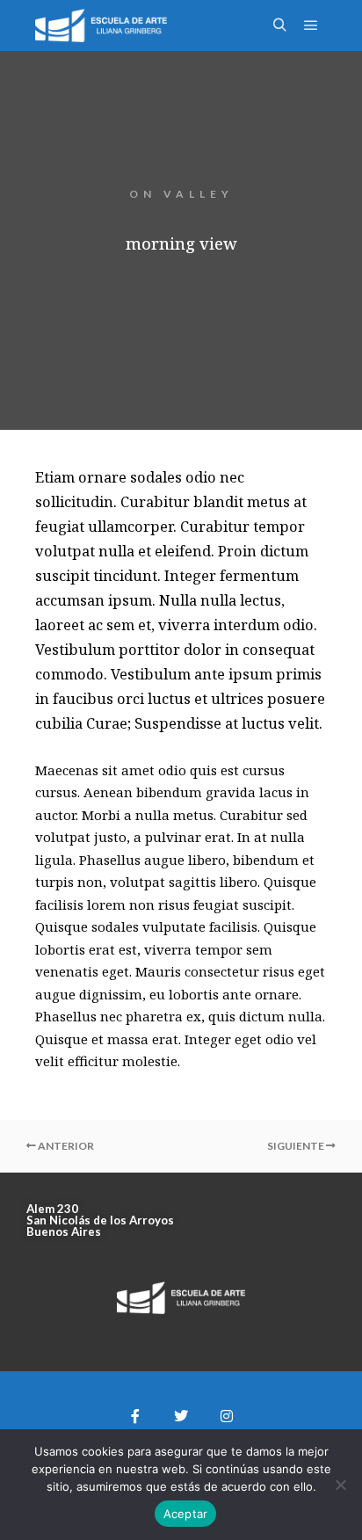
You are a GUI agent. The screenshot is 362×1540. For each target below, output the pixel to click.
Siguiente (296, 1145)
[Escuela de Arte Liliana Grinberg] (101, 25)
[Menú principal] (311, 25)
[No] (340, 1484)
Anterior (65, 1145)
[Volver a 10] (180, 1146)
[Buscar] (279, 25)
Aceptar (185, 1514)
